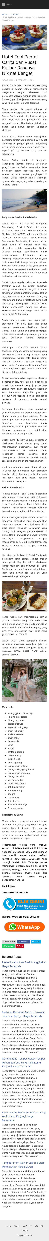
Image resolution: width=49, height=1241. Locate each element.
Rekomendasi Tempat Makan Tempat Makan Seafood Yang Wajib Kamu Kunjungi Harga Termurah (23, 1062)
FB (42, 1226)
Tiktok (16, 1226)
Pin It (21, 946)
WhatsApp (9, 946)
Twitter (36, 941)
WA (36, 1226)
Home (4, 14)
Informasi (14, 14)
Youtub (25, 1230)
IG (31, 1226)
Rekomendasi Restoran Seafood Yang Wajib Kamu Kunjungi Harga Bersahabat (24, 1116)
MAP (25, 1226)
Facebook (24, 941)
